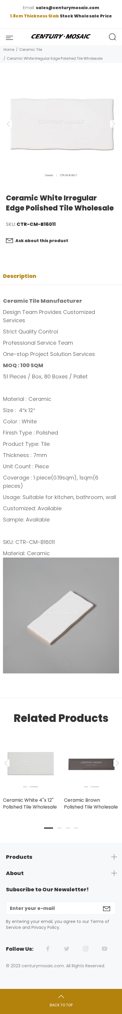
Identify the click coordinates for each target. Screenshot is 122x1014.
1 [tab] (48, 828)
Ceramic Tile (30, 49)
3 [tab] (68, 828)
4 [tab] (76, 828)
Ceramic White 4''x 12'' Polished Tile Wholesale (30, 803)
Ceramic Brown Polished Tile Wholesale (91, 803)
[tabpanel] (30, 767)
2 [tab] (59, 828)
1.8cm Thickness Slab (35, 16)
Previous (5, 763)
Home (9, 49)
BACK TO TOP (61, 1004)
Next (116, 763)
